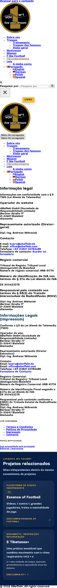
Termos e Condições (19, 427)
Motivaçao (14, 51)
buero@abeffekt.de (22, 244)
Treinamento (21, 43)
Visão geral (20, 48)
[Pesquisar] (1, 83)
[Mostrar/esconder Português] (53, 172)
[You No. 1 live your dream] (15, 32)
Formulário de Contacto (15, 372)
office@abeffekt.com (23, 247)
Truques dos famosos (27, 45)
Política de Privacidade (21, 430)
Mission (12, 53)
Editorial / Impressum (11, 449)
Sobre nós (13, 37)
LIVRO (28, 100)
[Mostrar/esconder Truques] (53, 146)
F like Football (16, 56)
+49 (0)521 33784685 (27, 249)
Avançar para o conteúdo (17, 1)
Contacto (12, 435)
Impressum (13, 432)
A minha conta (22, 64)
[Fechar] (5, 92)
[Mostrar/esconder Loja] (53, 167)
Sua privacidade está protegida (17, 447)
